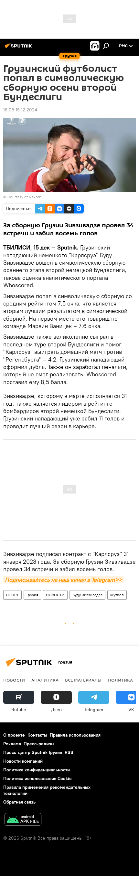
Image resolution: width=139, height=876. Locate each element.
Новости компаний (23, 761)
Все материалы (83, 680)
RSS (69, 752)
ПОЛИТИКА (120, 680)
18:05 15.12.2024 (20, 110)
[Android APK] (23, 820)
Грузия (32, 594)
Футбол (117, 594)
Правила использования (75, 735)
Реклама (12, 744)
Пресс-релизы (39, 744)
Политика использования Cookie (37, 778)
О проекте (14, 735)
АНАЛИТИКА (45, 680)
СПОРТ (12, 594)
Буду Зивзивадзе (87, 594)
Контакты (37, 735)
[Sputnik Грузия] (19, 48)
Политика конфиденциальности (36, 770)
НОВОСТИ (55, 594)
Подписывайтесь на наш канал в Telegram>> (63, 579)
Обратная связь (19, 802)
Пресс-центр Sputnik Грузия (32, 752)
